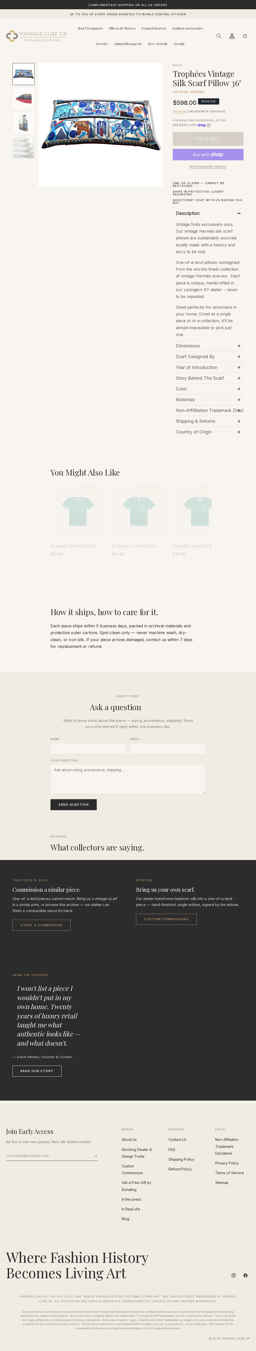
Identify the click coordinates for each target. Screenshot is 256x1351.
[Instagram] (233, 1275)
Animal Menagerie (128, 44)
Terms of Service (229, 1173)
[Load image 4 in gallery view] (23, 148)
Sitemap (222, 1182)
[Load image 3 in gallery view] (23, 123)
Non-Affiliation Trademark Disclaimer (226, 1146)
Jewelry (102, 44)
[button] (219, 36)
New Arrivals (158, 44)
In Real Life (131, 1209)
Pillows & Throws (122, 28)
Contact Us (177, 1139)
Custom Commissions (166, 919)
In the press (131, 1199)
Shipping (180, 111)
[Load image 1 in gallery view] (23, 74)
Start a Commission (41, 925)
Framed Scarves (154, 28)
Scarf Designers (90, 28)
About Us (129, 1139)
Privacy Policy (227, 1163)
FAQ (171, 1149)
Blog (125, 1219)
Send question (73, 804)
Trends (179, 44)
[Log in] (232, 36)
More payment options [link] (208, 166)
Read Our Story (37, 1071)
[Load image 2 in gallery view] (23, 99)
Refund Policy (180, 1169)
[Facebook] (245, 1275)
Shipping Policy (181, 1159)
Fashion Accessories (187, 28)
